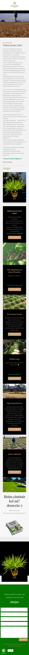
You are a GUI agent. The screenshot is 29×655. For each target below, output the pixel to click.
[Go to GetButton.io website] (3, 653)
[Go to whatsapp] (3, 650)
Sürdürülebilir (14, 237)
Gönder (23, 639)
